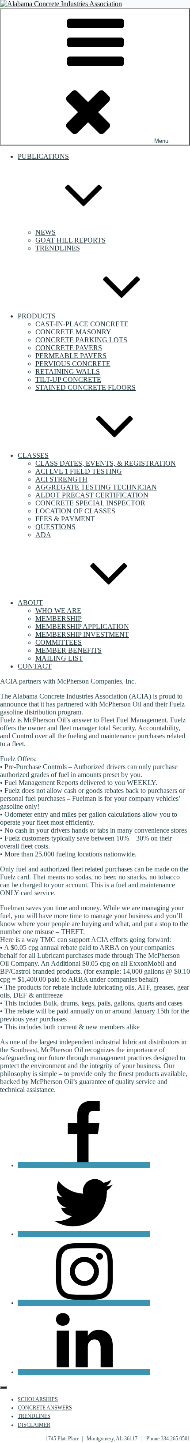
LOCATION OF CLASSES (75, 511)
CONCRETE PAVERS (68, 347)
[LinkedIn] (84, 1372)
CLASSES (33, 455)
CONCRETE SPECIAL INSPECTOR (90, 503)
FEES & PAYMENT (65, 519)
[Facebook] (84, 1165)
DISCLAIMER (34, 1425)
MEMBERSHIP (58, 618)
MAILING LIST (59, 658)
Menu (161, 141)
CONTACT (35, 666)
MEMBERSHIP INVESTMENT (82, 634)
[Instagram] (84, 1303)
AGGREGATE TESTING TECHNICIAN (96, 487)
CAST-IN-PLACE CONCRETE (82, 324)
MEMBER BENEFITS (68, 650)
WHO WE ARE (58, 610)
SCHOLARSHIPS (38, 1399)
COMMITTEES (58, 642)
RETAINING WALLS (67, 371)
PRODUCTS (37, 316)
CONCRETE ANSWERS (45, 1408)
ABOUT (30, 602)
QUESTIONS (55, 527)
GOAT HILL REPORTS (70, 240)
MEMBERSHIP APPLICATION (82, 626)
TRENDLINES (57, 248)
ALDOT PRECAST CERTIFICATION (91, 495)
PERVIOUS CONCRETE (72, 363)
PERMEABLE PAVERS (70, 355)
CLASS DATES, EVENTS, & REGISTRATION (105, 463)
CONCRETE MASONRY (73, 332)
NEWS (45, 232)
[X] (84, 1234)
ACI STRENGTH (61, 479)
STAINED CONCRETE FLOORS (85, 387)
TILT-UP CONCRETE (68, 379)
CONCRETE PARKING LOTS (81, 340)
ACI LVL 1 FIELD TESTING (78, 471)
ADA (43, 534)
